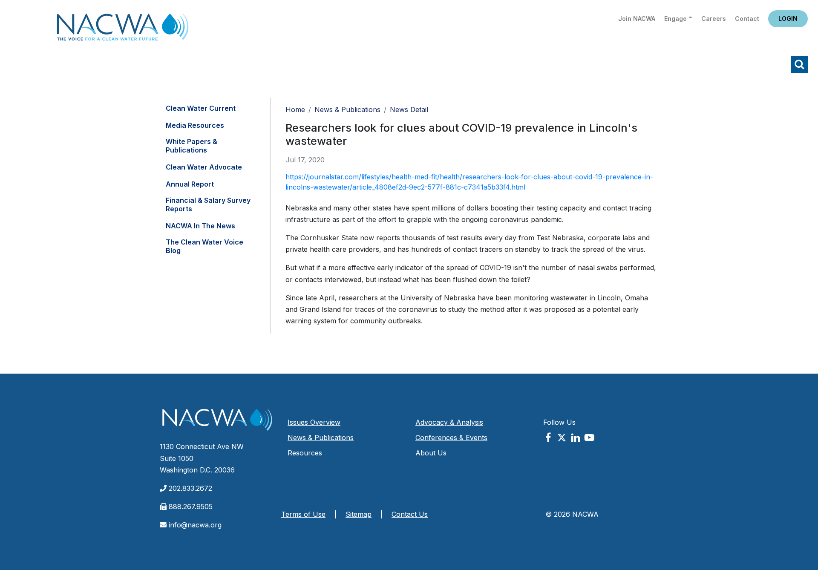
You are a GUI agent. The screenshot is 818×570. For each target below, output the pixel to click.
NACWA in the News (200, 226)
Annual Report (190, 184)
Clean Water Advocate (204, 167)
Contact (747, 18)
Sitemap (359, 514)
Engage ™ (678, 18)
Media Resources (195, 125)
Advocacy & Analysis (449, 422)
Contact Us (410, 514)
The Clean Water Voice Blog (204, 246)
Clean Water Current (201, 108)
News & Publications (347, 109)
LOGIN (788, 18)
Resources (305, 453)
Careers (713, 18)
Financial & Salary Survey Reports (208, 204)
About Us (430, 453)
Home (123, 30)
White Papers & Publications (191, 145)
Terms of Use (303, 514)
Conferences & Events (451, 437)
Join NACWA (636, 18)
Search (799, 64)
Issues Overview (314, 422)
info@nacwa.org (195, 525)
